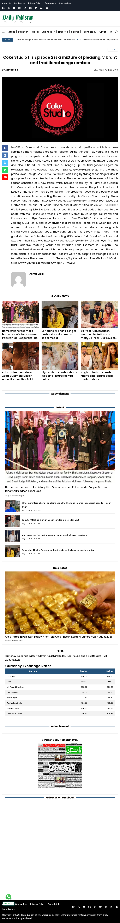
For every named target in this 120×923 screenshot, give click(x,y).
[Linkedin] (36, 8)
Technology (89, 32)
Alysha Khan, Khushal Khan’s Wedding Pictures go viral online (59, 376)
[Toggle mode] (111, 32)
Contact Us (19, 3)
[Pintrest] (30, 8)
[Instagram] (19, 8)
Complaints (50, 3)
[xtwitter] (9, 8)
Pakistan (23, 32)
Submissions (65, 3)
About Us (6, 3)
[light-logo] (19, 18)
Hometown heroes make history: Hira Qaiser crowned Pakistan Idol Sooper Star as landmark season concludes (20, 336)
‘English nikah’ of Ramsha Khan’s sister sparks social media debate (97, 376)
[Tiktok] (25, 8)
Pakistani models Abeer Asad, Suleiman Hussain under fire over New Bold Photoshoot (17, 378)
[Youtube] (14, 8)
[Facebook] (3, 8)
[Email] (5, 177)
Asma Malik (11, 69)
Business (47, 32)
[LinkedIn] (5, 155)
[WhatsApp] (5, 170)
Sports (75, 32)
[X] (5, 163)
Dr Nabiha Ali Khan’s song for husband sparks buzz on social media (59, 334)
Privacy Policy (35, 3)
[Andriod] (41, 8)
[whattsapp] (8, 896)
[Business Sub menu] (54, 32)
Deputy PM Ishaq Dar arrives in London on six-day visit (50, 520)
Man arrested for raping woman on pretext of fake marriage (54, 535)
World (35, 32)
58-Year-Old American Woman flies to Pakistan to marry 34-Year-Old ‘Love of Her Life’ (98, 336)
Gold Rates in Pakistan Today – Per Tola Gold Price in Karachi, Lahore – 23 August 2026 (59, 637)
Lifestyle (63, 32)
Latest (11, 32)
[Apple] (47, 8)
